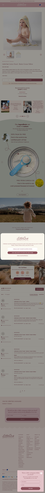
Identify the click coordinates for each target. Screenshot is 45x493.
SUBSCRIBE (30, 488)
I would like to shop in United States (22, 249)
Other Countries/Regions (22, 255)
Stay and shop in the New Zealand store (22, 252)
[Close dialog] (41, 473)
